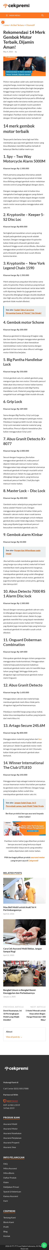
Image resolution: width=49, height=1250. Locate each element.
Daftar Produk (9, 1177)
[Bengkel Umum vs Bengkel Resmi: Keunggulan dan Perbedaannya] (24, 987)
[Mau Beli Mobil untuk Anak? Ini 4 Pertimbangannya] (24, 904)
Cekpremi (33, 860)
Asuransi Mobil (10, 1124)
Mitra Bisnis (8, 1173)
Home (6, 25)
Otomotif (30, 25)
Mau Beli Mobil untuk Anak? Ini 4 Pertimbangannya (19, 908)
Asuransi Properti (11, 1142)
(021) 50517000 (21, 1088)
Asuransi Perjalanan (12, 1138)
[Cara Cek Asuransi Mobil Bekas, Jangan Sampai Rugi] (24, 945)
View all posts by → (14, 1037)
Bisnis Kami (8, 1222)
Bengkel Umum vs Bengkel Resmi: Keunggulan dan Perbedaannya (19, 991)
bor (40, 739)
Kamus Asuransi (10, 1196)
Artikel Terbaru (17, 25)
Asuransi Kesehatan (12, 1133)
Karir (5, 1201)
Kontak (6, 1236)
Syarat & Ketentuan (12, 1191)
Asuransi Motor (10, 1128)
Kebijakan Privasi (11, 1187)
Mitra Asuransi (10, 1168)
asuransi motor (38, 857)
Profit (6, 1227)
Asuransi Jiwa (9, 1147)
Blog (5, 1231)
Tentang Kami (9, 1217)
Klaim (6, 1182)
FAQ (5, 1164)
